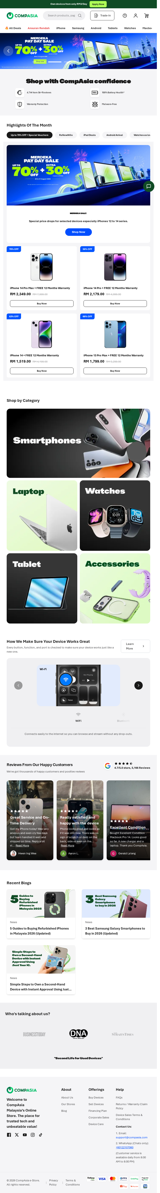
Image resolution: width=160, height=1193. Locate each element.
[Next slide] (149, 51)
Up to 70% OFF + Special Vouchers (29, 135)
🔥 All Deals (13, 28)
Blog (64, 1111)
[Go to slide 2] (54, 61)
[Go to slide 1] (39, 61)
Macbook (148, 28)
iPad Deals (90, 135)
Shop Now (94, 4)
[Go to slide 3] (70, 61)
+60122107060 (124, 1147)
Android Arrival (114, 135)
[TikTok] (40, 1135)
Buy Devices (96, 1097)
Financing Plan (98, 1111)
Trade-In (105, 15)
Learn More (130, 646)
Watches (130, 28)
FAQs (119, 1097)
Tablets (113, 28)
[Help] (125, 15)
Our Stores (68, 1104)
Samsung (78, 28)
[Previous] (18, 685)
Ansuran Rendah (39, 28)
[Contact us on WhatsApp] (148, 186)
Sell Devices (96, 1104)
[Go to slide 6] (118, 61)
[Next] (138, 685)
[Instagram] (32, 1135)
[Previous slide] (8, 51)
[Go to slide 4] (86, 61)
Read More (22, 845)
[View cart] (146, 15)
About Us (67, 1097)
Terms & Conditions (73, 1182)
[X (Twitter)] (17, 1135)
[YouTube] (24, 1135)
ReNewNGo (66, 135)
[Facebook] (9, 1135)
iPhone (60, 28)
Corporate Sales (99, 1117)
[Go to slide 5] (102, 61)
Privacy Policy (53, 1182)
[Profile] (135, 15)
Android (96, 28)
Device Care (96, 1124)
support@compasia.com (132, 1137)
